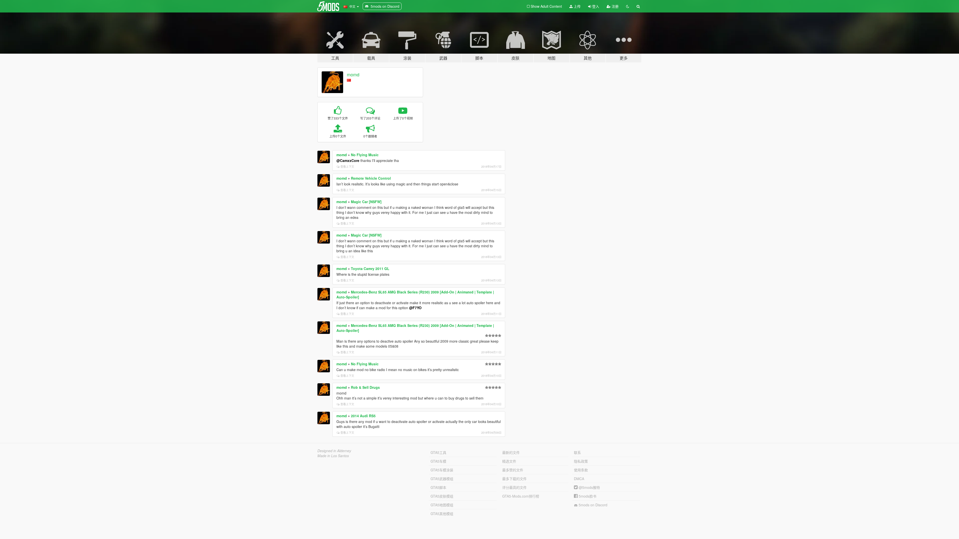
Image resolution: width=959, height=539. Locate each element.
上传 (577, 6)
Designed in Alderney (334, 450)
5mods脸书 (587, 496)
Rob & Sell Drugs (365, 387)
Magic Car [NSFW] (366, 201)
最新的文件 (511, 452)
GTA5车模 (438, 461)
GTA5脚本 (438, 487)
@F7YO (415, 307)
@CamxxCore (347, 160)
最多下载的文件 (514, 478)
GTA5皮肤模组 (442, 496)
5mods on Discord (592, 504)
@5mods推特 (589, 487)
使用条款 (581, 469)
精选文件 (509, 461)
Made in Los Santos (333, 455)
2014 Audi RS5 (363, 415)
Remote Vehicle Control (371, 178)
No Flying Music (365, 154)
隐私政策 (581, 461)
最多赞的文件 (512, 469)
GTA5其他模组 (442, 513)
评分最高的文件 (514, 487)
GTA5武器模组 (442, 478)
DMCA (579, 478)
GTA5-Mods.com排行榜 (520, 496)
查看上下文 (347, 166)
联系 (577, 452)
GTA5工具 (438, 452)
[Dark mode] (627, 6)
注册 (615, 6)
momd (353, 74)
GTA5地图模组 (442, 504)
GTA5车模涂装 (442, 469)
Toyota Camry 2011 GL (370, 268)
